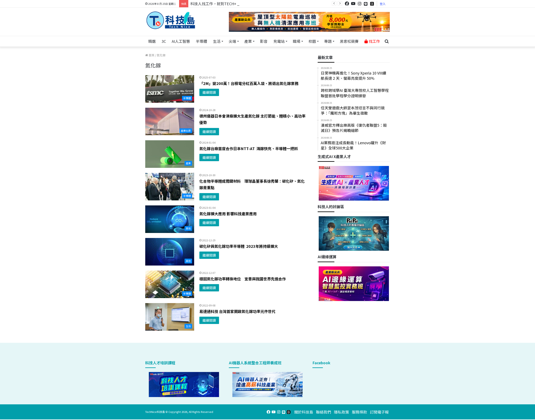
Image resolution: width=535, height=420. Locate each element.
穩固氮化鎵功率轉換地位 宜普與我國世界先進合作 (242, 278)
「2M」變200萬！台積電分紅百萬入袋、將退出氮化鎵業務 (248, 83)
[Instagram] (359, 3)
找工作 (374, 41)
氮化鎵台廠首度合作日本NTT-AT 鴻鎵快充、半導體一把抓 (248, 148)
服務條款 (359, 412)
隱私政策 (341, 412)
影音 (264, 41)
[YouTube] (353, 3)
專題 (328, 41)
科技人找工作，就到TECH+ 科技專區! (221, 3)
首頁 (151, 55)
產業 (248, 41)
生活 (216, 41)
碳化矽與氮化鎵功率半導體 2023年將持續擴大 (238, 246)
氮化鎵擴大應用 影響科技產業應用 (228, 213)
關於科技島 (303, 412)
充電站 (279, 41)
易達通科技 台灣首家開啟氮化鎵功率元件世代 (237, 311)
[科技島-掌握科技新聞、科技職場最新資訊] (170, 20)
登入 (383, 4)
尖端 (232, 41)
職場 (296, 41)
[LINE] (366, 4)
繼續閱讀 (209, 92)
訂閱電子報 (379, 412)
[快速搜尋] (386, 41)
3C (164, 41)
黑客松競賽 (349, 41)
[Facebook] (347, 3)
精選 (152, 41)
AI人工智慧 (181, 41)
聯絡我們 (323, 412)
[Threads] (372, 3)
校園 (312, 41)
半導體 (201, 41)
